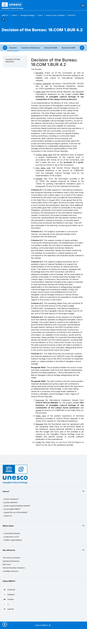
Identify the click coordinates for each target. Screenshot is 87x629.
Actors (40, 15)
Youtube (10, 599)
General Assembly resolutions (14, 568)
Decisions (13, 48)
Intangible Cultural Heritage (12, 8)
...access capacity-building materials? (16, 506)
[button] (3, 20)
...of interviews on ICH (11, 537)
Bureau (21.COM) (50, 48)
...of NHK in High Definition (12, 540)
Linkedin (10, 609)
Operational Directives (11, 561)
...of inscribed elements (11, 533)
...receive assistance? (11, 499)
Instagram (11, 594)
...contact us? (7, 516)
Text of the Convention (11, 558)
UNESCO (5, 15)
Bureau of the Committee (55, 15)
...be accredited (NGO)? (11, 509)
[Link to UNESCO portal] (29, 4)
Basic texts (7, 564)
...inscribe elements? (10, 502)
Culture (14, 15)
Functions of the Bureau (31, 48)
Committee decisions (10, 571)
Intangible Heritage (27, 15)
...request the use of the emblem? (15, 512)
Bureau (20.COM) (68, 48)
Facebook (11, 590)
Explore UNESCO (42, 625)
